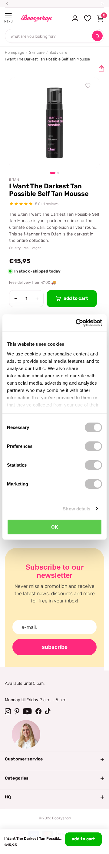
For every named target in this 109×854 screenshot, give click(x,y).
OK (54, 527)
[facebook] (38, 711)
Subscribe (55, 647)
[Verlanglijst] (88, 86)
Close (54, 759)
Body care (58, 52)
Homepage (14, 52)
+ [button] (37, 298)
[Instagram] (8, 711)
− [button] (16, 298)
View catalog (8, 16)
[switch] (93, 446)
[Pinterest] (17, 711)
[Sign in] (75, 18)
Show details (76, 508)
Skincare (37, 52)
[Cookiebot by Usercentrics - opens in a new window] (77, 323)
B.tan (14, 180)
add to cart (83, 839)
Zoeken (97, 36)
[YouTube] (27, 711)
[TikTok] (48, 711)
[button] (99, 68)
